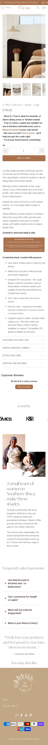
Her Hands (19, 739)
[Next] (43, 46)
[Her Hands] (24, 7)
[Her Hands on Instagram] (26, 715)
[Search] (38, 7)
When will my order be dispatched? (20, 612)
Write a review (24, 387)
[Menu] (1, 7)
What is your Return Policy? (23, 623)
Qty (4, 145)
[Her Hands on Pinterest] (31, 715)
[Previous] (4, 46)
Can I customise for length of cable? (22, 598)
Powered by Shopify (31, 739)
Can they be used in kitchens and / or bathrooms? (18, 583)
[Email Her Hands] (17, 715)
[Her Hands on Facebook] (22, 715)
